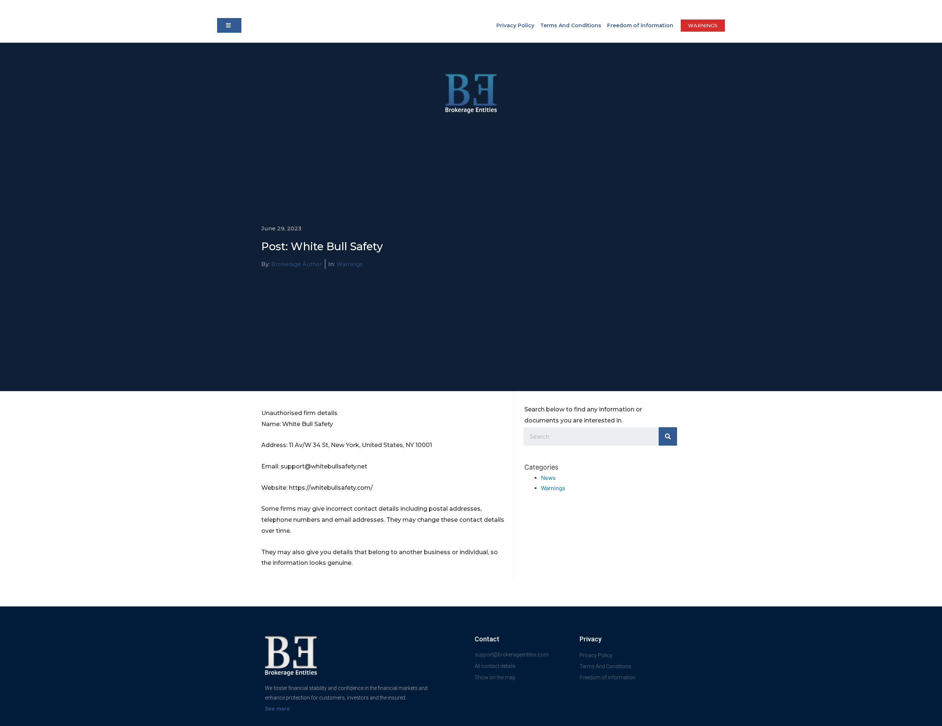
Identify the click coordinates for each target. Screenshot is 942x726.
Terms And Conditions (570, 25)
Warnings (349, 264)
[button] (229, 25)
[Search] (668, 436)
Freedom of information (640, 25)
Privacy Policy (515, 25)
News (548, 477)
